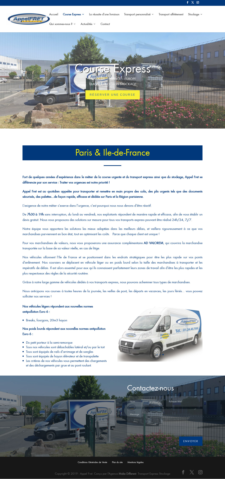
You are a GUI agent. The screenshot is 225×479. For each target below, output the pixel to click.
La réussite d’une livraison (104, 14)
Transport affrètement (171, 14)
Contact (105, 24)
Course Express (72, 14)
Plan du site (117, 462)
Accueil (53, 14)
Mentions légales (135, 462)
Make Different (127, 473)
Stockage (193, 14)
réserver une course (113, 94)
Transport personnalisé (137, 14)
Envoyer (190, 441)
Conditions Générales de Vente (92, 462)
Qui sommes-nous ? (60, 24)
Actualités (86, 24)
